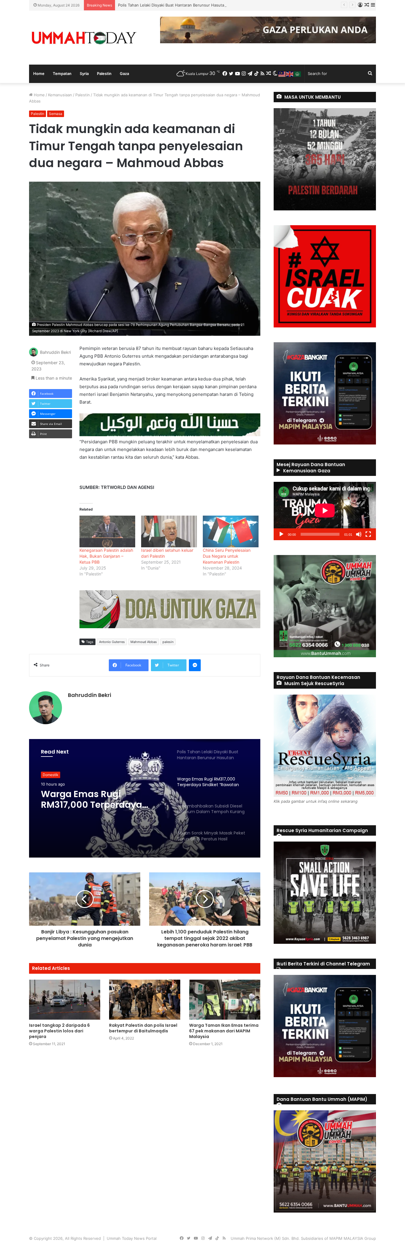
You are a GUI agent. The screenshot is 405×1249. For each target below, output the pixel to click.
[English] (290, 73)
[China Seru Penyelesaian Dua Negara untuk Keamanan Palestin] (231, 531)
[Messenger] (195, 665)
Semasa (55, 113)
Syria (84, 73)
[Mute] (359, 534)
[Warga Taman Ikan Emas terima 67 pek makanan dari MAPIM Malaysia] (224, 1000)
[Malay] (282, 73)
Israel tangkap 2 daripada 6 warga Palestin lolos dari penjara (59, 1030)
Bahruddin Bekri (55, 352)
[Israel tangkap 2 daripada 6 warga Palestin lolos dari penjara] (64, 1000)
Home (38, 73)
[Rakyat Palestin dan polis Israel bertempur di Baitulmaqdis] (144, 1000)
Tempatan (62, 73)
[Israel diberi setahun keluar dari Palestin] (169, 531)
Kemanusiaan (60, 94)
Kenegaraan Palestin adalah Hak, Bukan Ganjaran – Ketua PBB (106, 556)
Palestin (104, 73)
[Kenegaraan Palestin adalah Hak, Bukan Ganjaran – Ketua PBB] (107, 531)
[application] (325, 511)
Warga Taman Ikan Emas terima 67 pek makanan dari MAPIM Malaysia (224, 1030)
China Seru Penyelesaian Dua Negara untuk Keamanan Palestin (227, 556)
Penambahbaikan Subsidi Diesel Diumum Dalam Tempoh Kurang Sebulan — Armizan (102, 809)
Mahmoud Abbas (143, 642)
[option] (144, 798)
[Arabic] (298, 73)
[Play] (281, 534)
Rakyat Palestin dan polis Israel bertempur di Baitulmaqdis (143, 1028)
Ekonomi (50, 777)
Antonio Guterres (112, 642)
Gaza (124, 73)
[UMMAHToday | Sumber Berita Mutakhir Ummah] (84, 38)
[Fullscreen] (368, 534)
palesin (167, 642)
